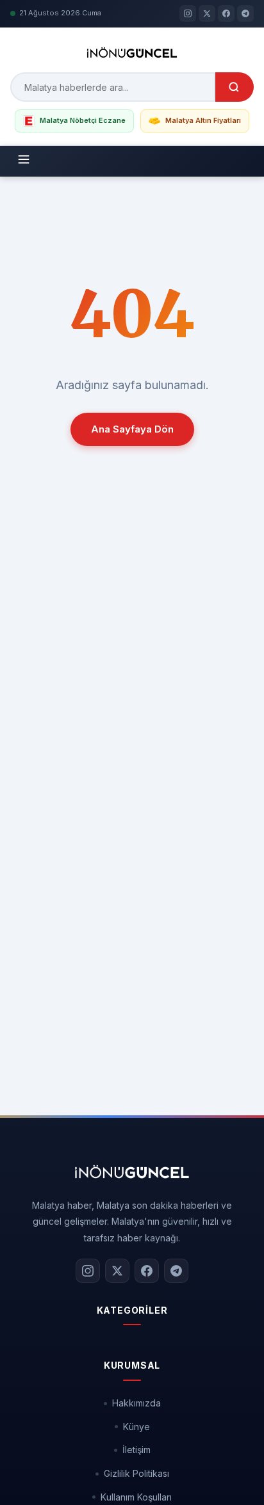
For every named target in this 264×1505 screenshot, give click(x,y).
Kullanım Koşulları (136, 1497)
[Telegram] (245, 13)
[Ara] (234, 87)
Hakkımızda (136, 1402)
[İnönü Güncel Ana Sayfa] (132, 1171)
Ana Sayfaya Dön (132, 429)
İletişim (136, 1449)
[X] (207, 13)
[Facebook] (226, 13)
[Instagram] (187, 13)
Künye (136, 1426)
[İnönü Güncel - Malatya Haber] (132, 52)
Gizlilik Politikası (136, 1473)
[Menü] (23, 161)
